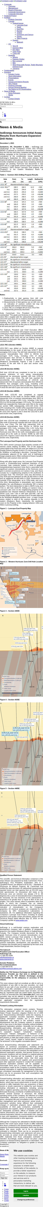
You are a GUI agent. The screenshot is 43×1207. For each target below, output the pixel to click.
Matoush (20, 42)
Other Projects (22, 38)
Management (13, 8)
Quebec (15, 40)
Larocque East (22, 25)
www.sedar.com (21, 920)
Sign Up (4, 1178)
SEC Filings (12, 84)
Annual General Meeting (17, 87)
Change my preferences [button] (25, 1200)
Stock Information (14, 76)
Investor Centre (14, 74)
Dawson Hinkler (18, 59)
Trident (19, 33)
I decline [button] (26, 1195)
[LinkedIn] (5, 114)
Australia (11, 55)
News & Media (9, 91)
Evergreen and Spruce (25, 35)
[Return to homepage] (6, 1)
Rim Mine (16, 50)
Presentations (13, 78)
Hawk (19, 27)
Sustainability (9, 70)
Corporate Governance (16, 12)
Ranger (19, 31)
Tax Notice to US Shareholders (19, 89)
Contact (7, 97)
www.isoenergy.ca (6, 959)
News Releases (14, 93)
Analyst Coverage (15, 85)
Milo (14, 63)
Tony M (15, 46)
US (9, 44)
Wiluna (15, 57)
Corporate (8, 4)
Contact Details (14, 99)
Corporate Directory (15, 14)
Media (10, 95)
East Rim (20, 29)
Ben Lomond (17, 61)
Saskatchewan (18, 23)
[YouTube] (5, 116)
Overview (11, 6)
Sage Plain (17, 51)
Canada (11, 21)
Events (10, 80)
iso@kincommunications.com (11, 968)
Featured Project (10, 16)
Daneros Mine (18, 48)
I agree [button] (25, 1191)
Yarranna (16, 68)
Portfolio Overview (15, 19)
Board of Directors (15, 10)
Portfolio (7, 18)
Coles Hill (16, 53)
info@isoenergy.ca (7, 957)
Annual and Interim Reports (18, 82)
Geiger (19, 36)
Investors (7, 72)
